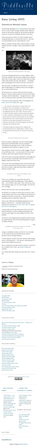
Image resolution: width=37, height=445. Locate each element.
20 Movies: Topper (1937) (8, 329)
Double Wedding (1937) (8, 358)
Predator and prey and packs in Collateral (12, 334)
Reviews (4, 304)
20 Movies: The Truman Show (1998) (11, 337)
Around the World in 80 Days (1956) (11, 326)
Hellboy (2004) (5, 300)
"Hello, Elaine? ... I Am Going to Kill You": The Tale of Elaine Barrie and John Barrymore (9, 398)
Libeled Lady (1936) (7, 309)
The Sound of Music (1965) (8, 302)
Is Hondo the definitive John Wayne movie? (13, 336)
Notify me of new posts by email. (10, 269)
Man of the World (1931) (8, 348)
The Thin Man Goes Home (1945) (10, 366)
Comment (4, 266)
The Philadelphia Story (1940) (9, 332)
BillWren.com (8, 439)
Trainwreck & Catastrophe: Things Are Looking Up (25, 400)
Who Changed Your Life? (25, 395)
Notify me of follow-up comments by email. (12, 266)
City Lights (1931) (6, 296)
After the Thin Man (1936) (8, 310)
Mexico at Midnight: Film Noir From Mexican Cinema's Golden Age (9, 405)
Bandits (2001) (5, 297)
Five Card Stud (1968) (24, 414)
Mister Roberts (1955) (7, 370)
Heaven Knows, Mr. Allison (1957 (24, 420)
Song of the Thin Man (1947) (9, 368)
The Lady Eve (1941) (7, 299)
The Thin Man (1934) (7, 351)
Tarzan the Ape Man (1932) (9, 327)
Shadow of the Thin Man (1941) (10, 363)
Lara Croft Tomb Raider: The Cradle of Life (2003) (14, 305)
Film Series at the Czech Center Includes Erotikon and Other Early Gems (9, 412)
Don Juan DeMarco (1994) (8, 307)
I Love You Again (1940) (7, 361)
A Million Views (23, 403)
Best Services (24, 444)
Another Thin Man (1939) (8, 360)
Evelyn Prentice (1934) (7, 350)
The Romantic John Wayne (8, 339)
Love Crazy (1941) (6, 365)
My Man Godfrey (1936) (8, 355)
